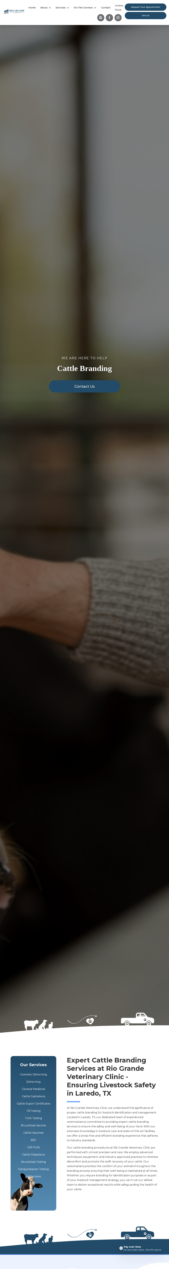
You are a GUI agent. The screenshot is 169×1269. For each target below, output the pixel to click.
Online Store (119, 7)
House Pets (69, 26)
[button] (45, 7)
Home (32, 7)
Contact (105, 7)
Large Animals (100, 26)
